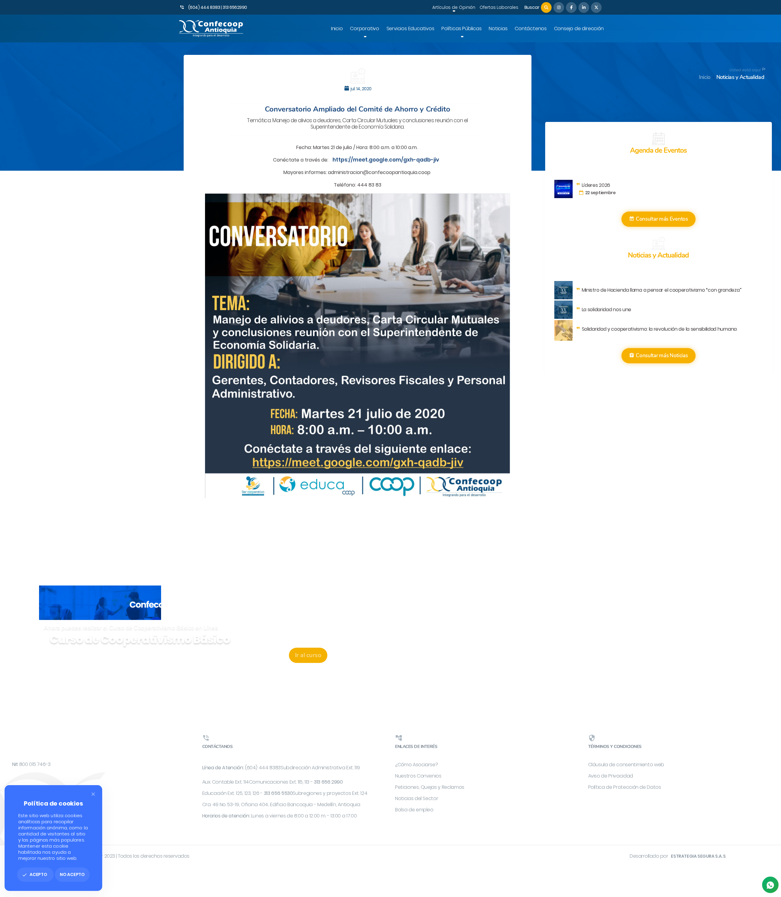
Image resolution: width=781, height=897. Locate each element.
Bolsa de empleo (414, 809)
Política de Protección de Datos (624, 787)
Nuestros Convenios (418, 775)
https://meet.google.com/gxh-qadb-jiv (386, 160)
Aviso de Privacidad (610, 775)
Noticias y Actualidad (740, 77)
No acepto (72, 874)
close (93, 794)
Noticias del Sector (416, 798)
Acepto (34, 874)
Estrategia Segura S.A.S (698, 856)
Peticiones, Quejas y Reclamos (429, 787)
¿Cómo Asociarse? (416, 764)
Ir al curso (308, 655)
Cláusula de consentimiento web (626, 764)
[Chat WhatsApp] (770, 885)
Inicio (705, 77)
